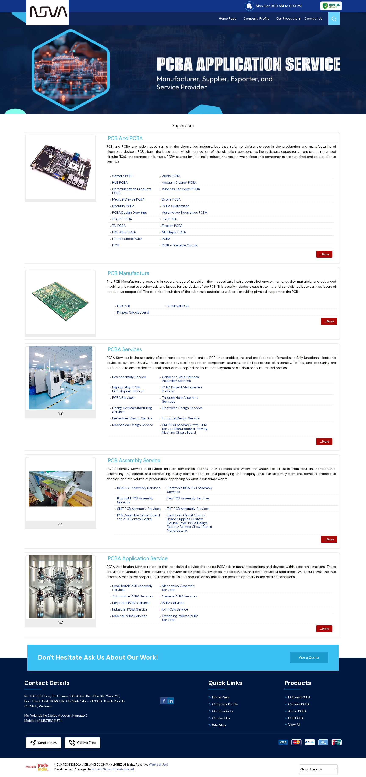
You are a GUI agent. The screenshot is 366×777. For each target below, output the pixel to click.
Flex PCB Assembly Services (188, 498)
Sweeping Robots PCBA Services (180, 618)
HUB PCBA (120, 182)
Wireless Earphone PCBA (181, 189)
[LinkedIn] (170, 703)
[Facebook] (163, 703)
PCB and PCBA (125, 138)
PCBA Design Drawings (129, 212)
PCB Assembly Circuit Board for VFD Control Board (138, 517)
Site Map (219, 725)
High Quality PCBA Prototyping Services (128, 389)
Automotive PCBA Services (132, 596)
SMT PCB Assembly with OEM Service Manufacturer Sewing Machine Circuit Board (184, 429)
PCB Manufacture (128, 273)
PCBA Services (125, 349)
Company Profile (256, 18)
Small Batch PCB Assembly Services (132, 588)
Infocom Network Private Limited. (113, 769)
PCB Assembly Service (134, 460)
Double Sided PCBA (127, 239)
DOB (115, 245)
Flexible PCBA (172, 225)
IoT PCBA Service (175, 609)
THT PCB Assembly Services (188, 508)
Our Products (286, 18)
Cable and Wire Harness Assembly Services (180, 379)
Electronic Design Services (182, 408)
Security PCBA (123, 206)
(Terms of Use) (158, 764)
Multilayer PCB (178, 306)
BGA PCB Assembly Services (138, 488)
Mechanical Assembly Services (178, 588)
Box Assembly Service (129, 377)
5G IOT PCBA (122, 219)
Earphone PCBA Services (131, 603)
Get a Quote (309, 657)
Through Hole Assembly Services (180, 399)
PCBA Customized (176, 206)
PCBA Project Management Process (182, 389)
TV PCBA (119, 225)
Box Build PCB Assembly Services (135, 500)
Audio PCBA (171, 176)
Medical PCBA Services (129, 616)
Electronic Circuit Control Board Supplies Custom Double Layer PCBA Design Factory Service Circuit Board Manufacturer (189, 523)
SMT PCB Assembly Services (139, 508)
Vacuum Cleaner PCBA (179, 182)
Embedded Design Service (132, 418)
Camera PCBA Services (179, 596)
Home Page (227, 18)
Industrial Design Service (181, 418)
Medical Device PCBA (128, 199)
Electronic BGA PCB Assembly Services (189, 490)
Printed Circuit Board (133, 312)
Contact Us (313, 18)
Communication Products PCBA (131, 191)
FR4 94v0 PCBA (124, 232)
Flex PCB (123, 306)
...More (324, 254)
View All (294, 724)
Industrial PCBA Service (130, 609)
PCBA (166, 239)
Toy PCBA (169, 219)
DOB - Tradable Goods (179, 245)
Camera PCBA (122, 176)
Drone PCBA (171, 199)
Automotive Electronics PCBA (184, 212)
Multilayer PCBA (174, 232)
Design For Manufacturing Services (132, 410)
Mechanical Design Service (132, 425)
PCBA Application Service (138, 558)
